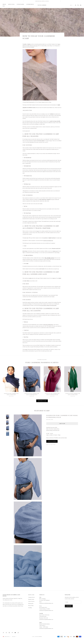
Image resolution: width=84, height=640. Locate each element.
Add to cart (62, 423)
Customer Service (31, 597)
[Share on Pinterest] (53, 444)
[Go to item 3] (7, 428)
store (31, 110)
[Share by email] (54, 444)
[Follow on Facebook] (3, 632)
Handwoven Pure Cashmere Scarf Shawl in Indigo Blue (11, 394)
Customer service (30, 4)
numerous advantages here (48, 240)
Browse (4, 4)
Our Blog (30, 607)
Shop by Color (11, 4)
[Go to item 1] (7, 416)
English (13, 636)
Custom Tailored (20, 4)
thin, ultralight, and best (49, 257)
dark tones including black (48, 324)
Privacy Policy (31, 605)
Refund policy (30, 603)
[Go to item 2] (7, 422)
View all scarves (52, 441)
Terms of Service (31, 601)
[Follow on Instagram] (9, 632)
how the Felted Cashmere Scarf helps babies (48, 305)
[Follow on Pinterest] (12, 632)
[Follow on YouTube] (15, 632)
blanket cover (55, 251)
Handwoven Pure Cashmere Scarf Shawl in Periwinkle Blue (32, 394)
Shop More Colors (42, 400)
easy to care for (25, 110)
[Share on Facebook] (49, 444)
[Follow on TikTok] (18, 632)
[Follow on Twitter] (6, 632)
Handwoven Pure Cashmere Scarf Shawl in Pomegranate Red (52, 394)
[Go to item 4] (7, 433)
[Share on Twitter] (51, 444)
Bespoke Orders (31, 599)
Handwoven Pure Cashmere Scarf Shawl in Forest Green (72, 394)
